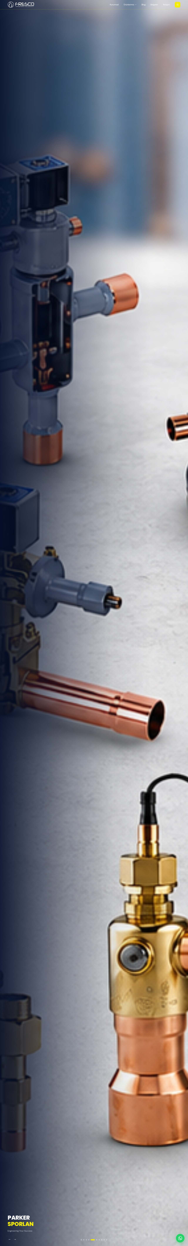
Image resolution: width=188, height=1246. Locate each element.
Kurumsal (114, 4)
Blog (144, 4)
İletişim (166, 4)
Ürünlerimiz (129, 4)
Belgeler (154, 4)
